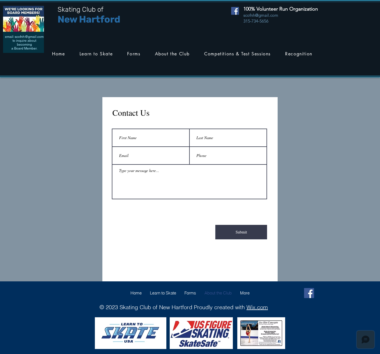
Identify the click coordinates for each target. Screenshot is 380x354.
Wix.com (257, 307)
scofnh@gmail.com (29, 37)
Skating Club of (80, 9)
